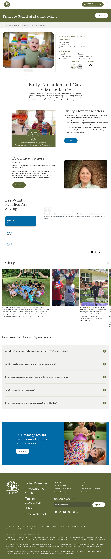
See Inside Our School (28, 74)
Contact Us (101, 16)
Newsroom (84, 482)
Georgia (12, 12)
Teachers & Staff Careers (62, 489)
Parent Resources (33, 500)
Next (55, 50)
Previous (1, 50)
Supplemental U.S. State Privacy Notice (52, 526)
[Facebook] (90, 65)
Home (5, 25)
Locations (84, 485)
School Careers (40, 25)
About (30, 508)
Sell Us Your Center (60, 485)
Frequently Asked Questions (90, 489)
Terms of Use (10, 526)
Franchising (57, 482)
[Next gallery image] (108, 263)
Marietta (17, 12)
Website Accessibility (30, 526)
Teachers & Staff (28, 25)
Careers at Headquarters (62, 492)
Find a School (35, 513)
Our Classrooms (14, 25)
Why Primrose (36, 483)
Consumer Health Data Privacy (76, 526)
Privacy (19, 526)
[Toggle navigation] (107, 4)
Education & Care (34, 490)
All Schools (5, 12)
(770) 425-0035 (64, 45)
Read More (19, 185)
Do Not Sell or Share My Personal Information (19, 529)
